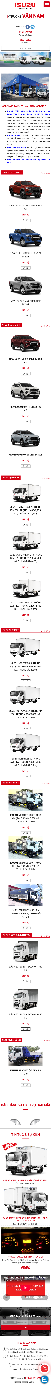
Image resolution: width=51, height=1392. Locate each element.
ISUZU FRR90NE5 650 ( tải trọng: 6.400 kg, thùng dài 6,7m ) (25, 913)
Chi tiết (25, 220)
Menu (47, 4)
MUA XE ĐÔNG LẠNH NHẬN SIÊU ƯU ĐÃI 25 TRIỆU (25, 1180)
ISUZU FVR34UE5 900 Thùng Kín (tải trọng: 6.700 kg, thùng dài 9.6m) (25, 818)
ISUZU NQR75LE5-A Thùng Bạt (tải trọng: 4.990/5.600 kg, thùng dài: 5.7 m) (25, 762)
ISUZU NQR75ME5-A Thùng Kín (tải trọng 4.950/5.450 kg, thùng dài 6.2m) (25, 714)
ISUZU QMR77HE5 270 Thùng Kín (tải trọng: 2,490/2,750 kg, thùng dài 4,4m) (25, 510)
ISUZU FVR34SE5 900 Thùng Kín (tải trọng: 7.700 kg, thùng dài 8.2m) (25, 866)
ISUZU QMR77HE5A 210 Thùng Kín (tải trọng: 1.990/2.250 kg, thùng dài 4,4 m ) (25, 558)
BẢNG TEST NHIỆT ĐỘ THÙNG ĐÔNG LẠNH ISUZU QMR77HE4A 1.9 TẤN (25, 1219)
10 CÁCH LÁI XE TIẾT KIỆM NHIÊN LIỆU (25, 1257)
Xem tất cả (45, 173)
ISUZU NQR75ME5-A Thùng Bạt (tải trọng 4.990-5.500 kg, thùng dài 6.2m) (25, 666)
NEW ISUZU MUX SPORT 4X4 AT (25, 454)
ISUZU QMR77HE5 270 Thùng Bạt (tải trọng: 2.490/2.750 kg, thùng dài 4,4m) (25, 605)
